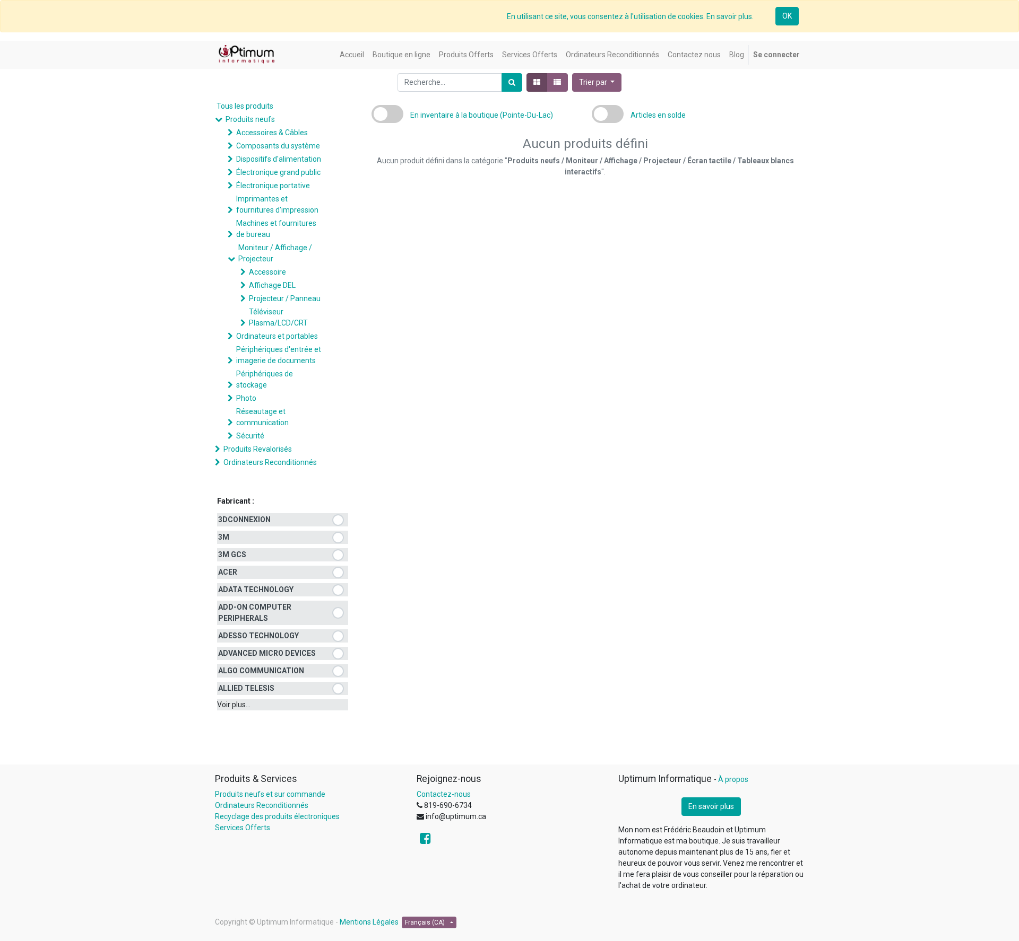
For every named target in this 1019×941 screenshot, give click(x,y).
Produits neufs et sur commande (270, 794)
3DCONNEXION (244, 519)
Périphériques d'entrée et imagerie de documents (278, 355)
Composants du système (278, 146)
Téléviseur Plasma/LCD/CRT (278, 317)
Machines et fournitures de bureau (276, 229)
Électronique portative (273, 185)
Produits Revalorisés (257, 449)
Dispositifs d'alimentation (278, 159)
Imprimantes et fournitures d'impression (277, 204)
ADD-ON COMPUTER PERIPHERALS (254, 612)
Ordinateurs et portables (277, 336)
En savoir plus (711, 806)
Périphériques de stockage (264, 379)
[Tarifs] (536, 82)
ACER (227, 572)
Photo (246, 398)
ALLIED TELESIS (246, 688)
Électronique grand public (278, 172)
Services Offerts (242, 827)
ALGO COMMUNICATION (261, 670)
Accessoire (267, 272)
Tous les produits (245, 106)
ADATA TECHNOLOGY (255, 589)
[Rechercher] (512, 82)
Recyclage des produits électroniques (277, 816)
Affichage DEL (272, 285)
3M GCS (232, 554)
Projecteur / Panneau (285, 298)
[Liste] (557, 82)
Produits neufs (250, 119)
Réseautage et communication (262, 417)
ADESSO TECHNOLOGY (258, 635)
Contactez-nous (444, 794)
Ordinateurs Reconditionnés (270, 462)
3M (223, 537)
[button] (597, 82)
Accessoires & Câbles (272, 132)
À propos (733, 779)
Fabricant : (235, 501)
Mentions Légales (369, 922)
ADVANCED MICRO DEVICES (267, 653)
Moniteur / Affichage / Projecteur (275, 253)
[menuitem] (351, 55)
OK (787, 16)
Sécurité (250, 436)
